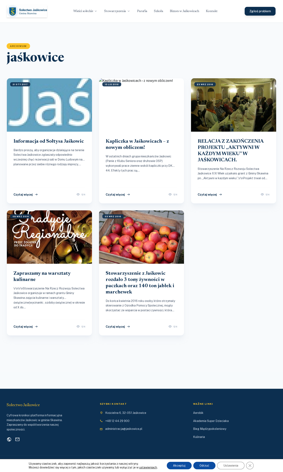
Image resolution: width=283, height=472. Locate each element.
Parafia (142, 11)
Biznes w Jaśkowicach (184, 11)
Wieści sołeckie (85, 11)
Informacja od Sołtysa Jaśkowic (48, 141)
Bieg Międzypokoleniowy (209, 428)
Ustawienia (230, 465)
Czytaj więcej (25, 194)
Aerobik (198, 412)
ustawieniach (148, 467)
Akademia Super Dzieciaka (211, 421)
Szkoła (158, 11)
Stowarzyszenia (117, 11)
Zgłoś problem (260, 11)
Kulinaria (199, 437)
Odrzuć (204, 465)
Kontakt (212, 11)
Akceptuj (179, 465)
